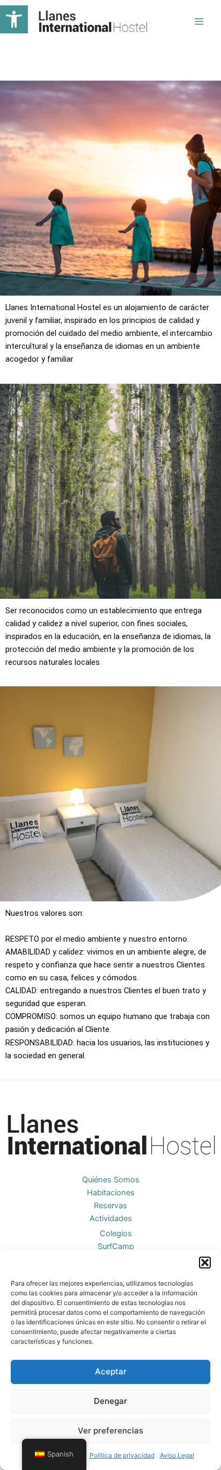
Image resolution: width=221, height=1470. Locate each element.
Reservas (110, 1205)
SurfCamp (116, 1246)
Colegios (116, 1233)
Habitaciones (111, 1192)
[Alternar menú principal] (199, 21)
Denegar (110, 1401)
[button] (14, 19)
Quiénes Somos (110, 1180)
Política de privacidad (122, 1455)
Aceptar (111, 1371)
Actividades (111, 1218)
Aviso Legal (177, 1455)
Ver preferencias (110, 1430)
